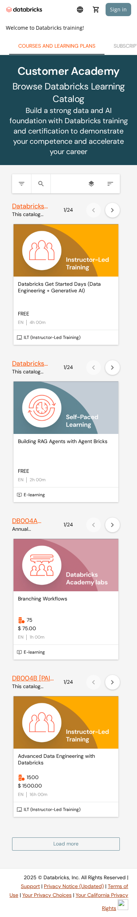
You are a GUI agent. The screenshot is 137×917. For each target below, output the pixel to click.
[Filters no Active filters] (21, 183)
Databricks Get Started (30, 206)
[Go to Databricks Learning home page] (24, 10)
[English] (80, 9)
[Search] (40, 183)
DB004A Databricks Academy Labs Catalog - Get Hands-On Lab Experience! (32, 521)
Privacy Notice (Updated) (74, 886)
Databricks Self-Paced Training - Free (28, 363)
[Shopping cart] (96, 9)
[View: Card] (91, 183)
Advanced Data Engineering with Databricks (56, 759)
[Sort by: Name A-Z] (110, 183)
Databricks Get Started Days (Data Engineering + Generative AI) (59, 287)
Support (30, 886)
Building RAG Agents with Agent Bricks (62, 441)
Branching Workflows (42, 599)
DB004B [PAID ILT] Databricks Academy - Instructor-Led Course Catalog (33, 678)
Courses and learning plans (56, 46)
